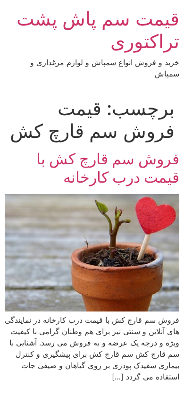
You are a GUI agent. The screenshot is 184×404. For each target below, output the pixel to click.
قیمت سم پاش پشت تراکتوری (98, 30)
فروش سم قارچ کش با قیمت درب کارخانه (107, 168)
